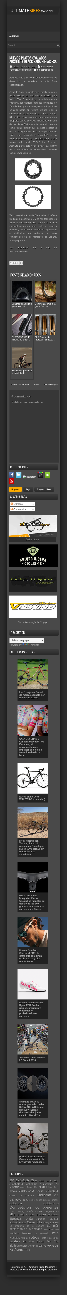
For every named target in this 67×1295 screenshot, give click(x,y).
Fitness (22, 1222)
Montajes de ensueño (35, 1233)
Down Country (16, 1211)
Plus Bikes (52, 1238)
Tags (28, 489)
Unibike (32, 1246)
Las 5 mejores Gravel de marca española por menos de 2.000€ (32, 695)
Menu (15, 36)
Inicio (36, 384)
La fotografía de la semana (26, 1226)
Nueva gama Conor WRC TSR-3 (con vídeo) (32, 798)
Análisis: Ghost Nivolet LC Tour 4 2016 (32, 1059)
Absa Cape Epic (48, 1180)
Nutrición (25, 1238)
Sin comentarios (45, 70)
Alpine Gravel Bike (28, 1187)
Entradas (18, 504)
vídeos (53, 1245)
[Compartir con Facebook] (21, 263)
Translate (34, 645)
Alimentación (46, 1184)
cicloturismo (51, 1203)
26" (11, 1180)
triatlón (23, 1245)
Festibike (13, 1222)
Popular (15, 489)
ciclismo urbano (50, 1200)
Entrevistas (53, 1214)
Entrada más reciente (20, 384)
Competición (20, 1207)
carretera (26, 1190)
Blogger (44, 622)
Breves (13, 1191)
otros (35, 1237)
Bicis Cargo (53, 1187)
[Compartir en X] (18, 263)
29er (34, 1180)
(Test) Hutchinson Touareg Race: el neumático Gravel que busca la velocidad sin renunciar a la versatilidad (31, 847)
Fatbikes (53, 1218)
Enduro (41, 1214)
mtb (55, 1233)
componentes (26, 70)
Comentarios (19, 509)
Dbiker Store (32, 539)
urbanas (41, 1245)
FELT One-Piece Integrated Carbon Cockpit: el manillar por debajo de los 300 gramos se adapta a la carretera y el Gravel (32, 902)
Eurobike (40, 1219)
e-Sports (30, 1214)
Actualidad (31, 1184)
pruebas (14, 1241)
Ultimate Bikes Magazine (42, 1267)
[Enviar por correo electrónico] (11, 263)
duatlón (29, 1211)
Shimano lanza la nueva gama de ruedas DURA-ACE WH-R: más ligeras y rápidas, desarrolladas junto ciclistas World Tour (31, 1108)
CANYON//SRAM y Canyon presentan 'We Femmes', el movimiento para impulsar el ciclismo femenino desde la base (31, 747)
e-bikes (39, 1211)
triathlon (14, 1245)
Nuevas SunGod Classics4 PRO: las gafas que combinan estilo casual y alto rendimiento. (30, 956)
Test (49, 1241)
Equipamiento (21, 1218)
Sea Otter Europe (33, 1241)
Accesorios (16, 1183)
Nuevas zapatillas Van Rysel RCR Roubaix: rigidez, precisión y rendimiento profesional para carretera (31, 1009)
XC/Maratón (19, 1250)
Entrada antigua (51, 384)
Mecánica (14, 1233)
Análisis (43, 1187)
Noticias (14, 1237)
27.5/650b (22, 1180)
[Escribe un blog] (14, 263)
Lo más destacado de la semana (34, 1227)
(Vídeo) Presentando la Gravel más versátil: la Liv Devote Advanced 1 (31, 1159)
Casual (40, 1191)
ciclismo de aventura (21, 1195)
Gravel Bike (34, 1222)
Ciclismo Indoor (34, 1200)
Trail (56, 1241)
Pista (43, 1238)
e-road (21, 1214)
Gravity (46, 1223)
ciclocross (15, 1203)
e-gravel (50, 1211)
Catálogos (52, 1190)
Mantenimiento (51, 1229)
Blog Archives (44, 489)
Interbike (54, 1222)
